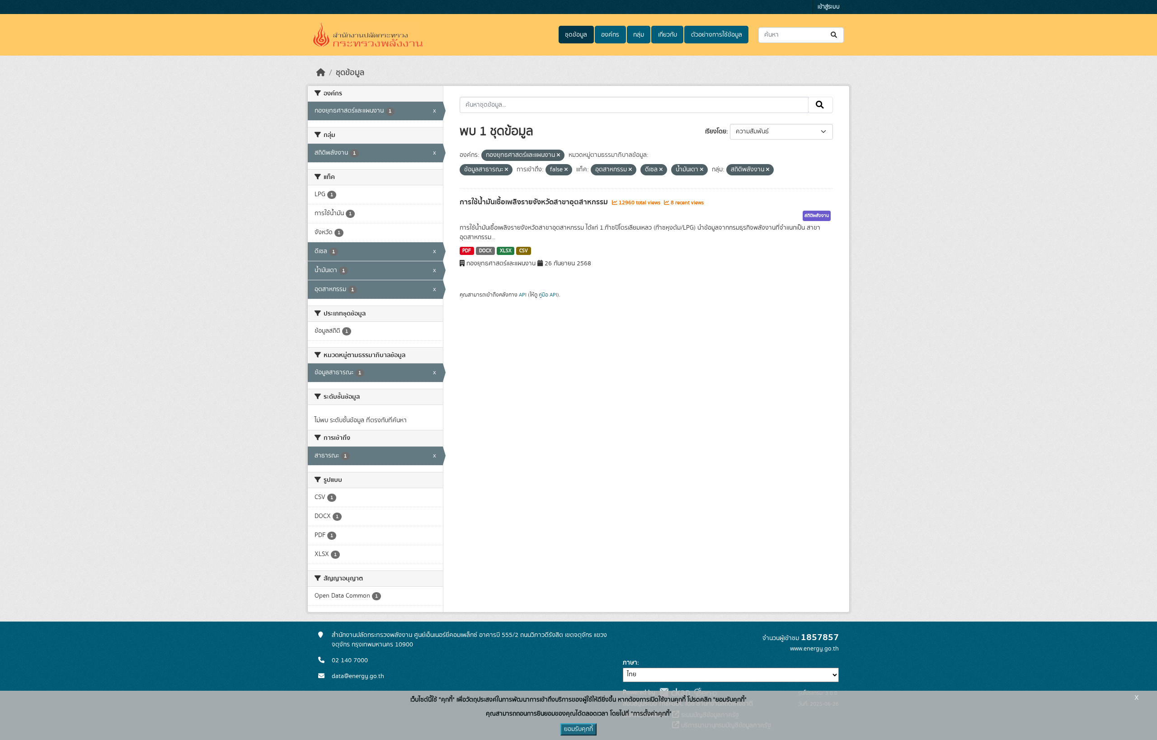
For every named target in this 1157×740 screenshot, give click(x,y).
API (523, 295)
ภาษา (630, 662)
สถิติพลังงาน (816, 215)
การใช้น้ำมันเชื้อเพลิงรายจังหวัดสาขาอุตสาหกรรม (535, 202)
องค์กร (610, 34)
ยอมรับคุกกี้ (578, 729)
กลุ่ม (638, 34)
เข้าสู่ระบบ (829, 7)
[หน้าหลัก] (320, 73)
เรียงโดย (715, 131)
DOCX (485, 251)
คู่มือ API (548, 295)
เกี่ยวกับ (667, 34)
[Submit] (834, 35)
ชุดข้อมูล (576, 34)
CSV (523, 251)
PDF (466, 251)
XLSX (506, 251)
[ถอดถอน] (558, 155)
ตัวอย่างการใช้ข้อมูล (716, 34)
